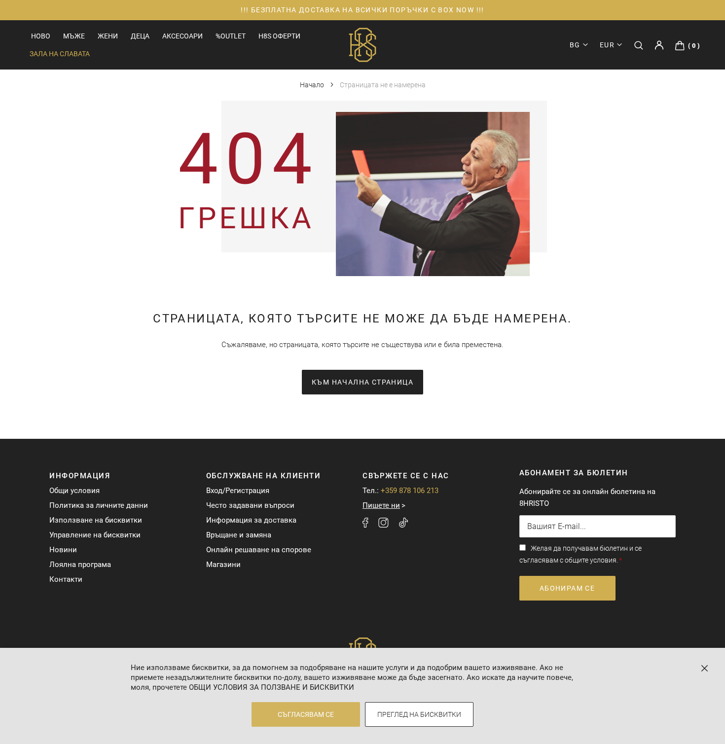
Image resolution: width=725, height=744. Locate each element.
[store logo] (362, 45)
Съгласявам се (306, 714)
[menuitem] (41, 36)
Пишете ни (381, 505)
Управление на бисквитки (95, 535)
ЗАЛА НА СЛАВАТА (60, 54)
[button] (611, 45)
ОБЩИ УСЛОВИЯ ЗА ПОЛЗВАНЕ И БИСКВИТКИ (271, 687)
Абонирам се (567, 588)
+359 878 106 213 (409, 490)
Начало (313, 85)
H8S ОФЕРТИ (279, 36)
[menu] (139, 36)
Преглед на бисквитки (419, 714)
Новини (63, 549)
